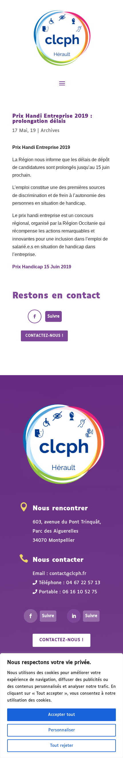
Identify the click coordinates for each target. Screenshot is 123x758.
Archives (50, 130)
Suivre (53, 316)
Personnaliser (61, 730)
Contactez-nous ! (44, 336)
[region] (61, 705)
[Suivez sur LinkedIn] (74, 616)
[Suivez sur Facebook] (34, 316)
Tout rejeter (61, 746)
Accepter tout (61, 715)
